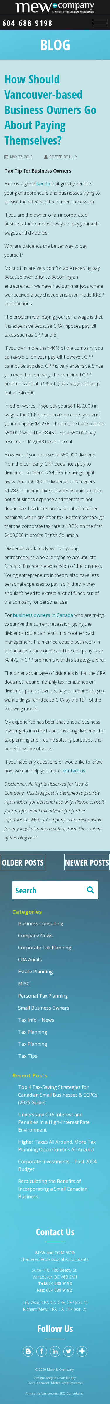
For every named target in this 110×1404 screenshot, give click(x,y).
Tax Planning (32, 1032)
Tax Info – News (36, 1020)
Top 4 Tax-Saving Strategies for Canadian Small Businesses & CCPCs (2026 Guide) (57, 1095)
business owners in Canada (43, 615)
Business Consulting (40, 923)
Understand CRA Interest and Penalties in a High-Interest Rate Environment (54, 1122)
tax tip (43, 183)
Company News (35, 935)
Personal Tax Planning (43, 996)
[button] (100, 22)
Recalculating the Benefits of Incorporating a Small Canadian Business (52, 1189)
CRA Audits (30, 959)
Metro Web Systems (66, 1382)
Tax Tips (27, 1056)
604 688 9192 (59, 1290)
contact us (74, 770)
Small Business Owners (43, 1008)
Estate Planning (35, 971)
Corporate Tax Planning (44, 947)
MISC (24, 983)
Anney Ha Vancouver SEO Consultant (55, 1393)
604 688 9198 (59, 1283)
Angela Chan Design (61, 1377)
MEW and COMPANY (55, 1252)
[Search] (90, 890)
